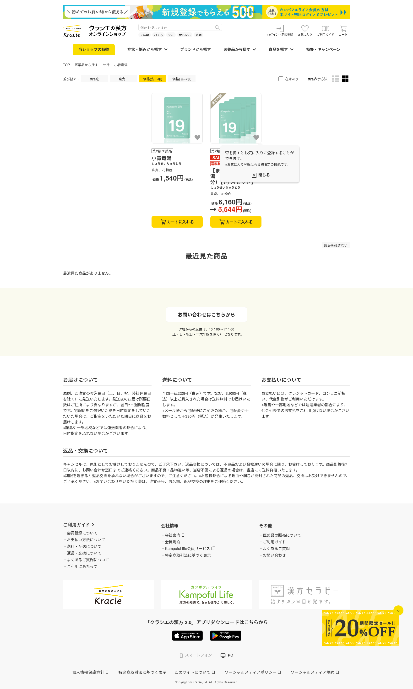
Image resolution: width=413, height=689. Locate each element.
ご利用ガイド (325, 34)
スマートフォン (198, 655)
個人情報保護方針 (88, 672)
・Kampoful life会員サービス (185, 548)
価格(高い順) (181, 78)
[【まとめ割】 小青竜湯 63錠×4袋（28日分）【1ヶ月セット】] (235, 118)
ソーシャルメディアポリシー (251, 672)
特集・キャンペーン (323, 49)
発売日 (124, 78)
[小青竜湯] (177, 118)
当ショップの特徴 (93, 49)
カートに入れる (180, 221)
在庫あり (292, 78)
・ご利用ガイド (272, 542)
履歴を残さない (336, 245)
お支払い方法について (86, 539)
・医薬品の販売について (280, 535)
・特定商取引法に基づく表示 (186, 555)
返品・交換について (84, 553)
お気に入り (305, 34)
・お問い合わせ (272, 555)
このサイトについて (192, 672)
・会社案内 (170, 535)
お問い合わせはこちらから (206, 314)
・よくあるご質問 (274, 548)
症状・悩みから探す (144, 49)
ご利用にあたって (82, 566)
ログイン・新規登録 (280, 34)
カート (343, 34)
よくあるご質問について (88, 559)
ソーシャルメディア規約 (313, 672)
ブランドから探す (195, 49)
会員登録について (82, 533)
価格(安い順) (152, 78)
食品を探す (278, 49)
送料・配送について (84, 546)
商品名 (94, 78)
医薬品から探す (236, 49)
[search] (217, 27)
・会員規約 (170, 542)
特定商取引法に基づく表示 (142, 672)
